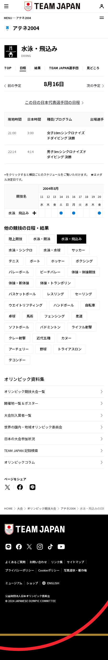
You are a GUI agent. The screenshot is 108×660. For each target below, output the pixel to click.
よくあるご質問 (15, 562)
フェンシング (54, 316)
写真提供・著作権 (75, 570)
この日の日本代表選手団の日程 (52, 102)
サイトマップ (75, 562)
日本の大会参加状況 (19, 438)
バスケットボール (22, 293)
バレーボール (19, 271)
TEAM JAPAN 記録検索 (21, 450)
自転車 (90, 305)
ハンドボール (63, 305)
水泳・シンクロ (21, 250)
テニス (14, 260)
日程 (23, 68)
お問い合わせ (38, 562)
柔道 (79, 316)
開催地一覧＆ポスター (21, 403)
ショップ (32, 583)
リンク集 (57, 562)
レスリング (55, 293)
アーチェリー (19, 348)
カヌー (66, 337)
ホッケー (58, 260)
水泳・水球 (52, 250)
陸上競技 (15, 238)
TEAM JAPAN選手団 (63, 68)
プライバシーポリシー (19, 570)
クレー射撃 (17, 337)
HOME (8, 508)
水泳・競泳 (41, 238)
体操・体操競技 (83, 271)
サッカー (78, 250)
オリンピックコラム (19, 462)
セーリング (83, 293)
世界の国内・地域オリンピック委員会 (33, 427)
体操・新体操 (19, 282)
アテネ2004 (68, 508)
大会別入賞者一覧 (17, 415)
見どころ (93, 68)
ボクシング (84, 260)
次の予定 (93, 85)
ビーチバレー (50, 271)
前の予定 (14, 85)
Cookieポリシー (49, 570)
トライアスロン (70, 348)
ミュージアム (13, 583)
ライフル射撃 (82, 327)
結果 (37, 68)
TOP (7, 68)
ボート (35, 260)
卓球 (12, 316)
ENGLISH (53, 583)
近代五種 (43, 337)
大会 (20, 508)
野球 (43, 348)
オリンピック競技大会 (41, 508)
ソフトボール (19, 327)
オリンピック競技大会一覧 (24, 391)
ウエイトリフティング (25, 305)
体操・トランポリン (55, 282)
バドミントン (50, 327)
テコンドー (17, 359)
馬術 (29, 316)
